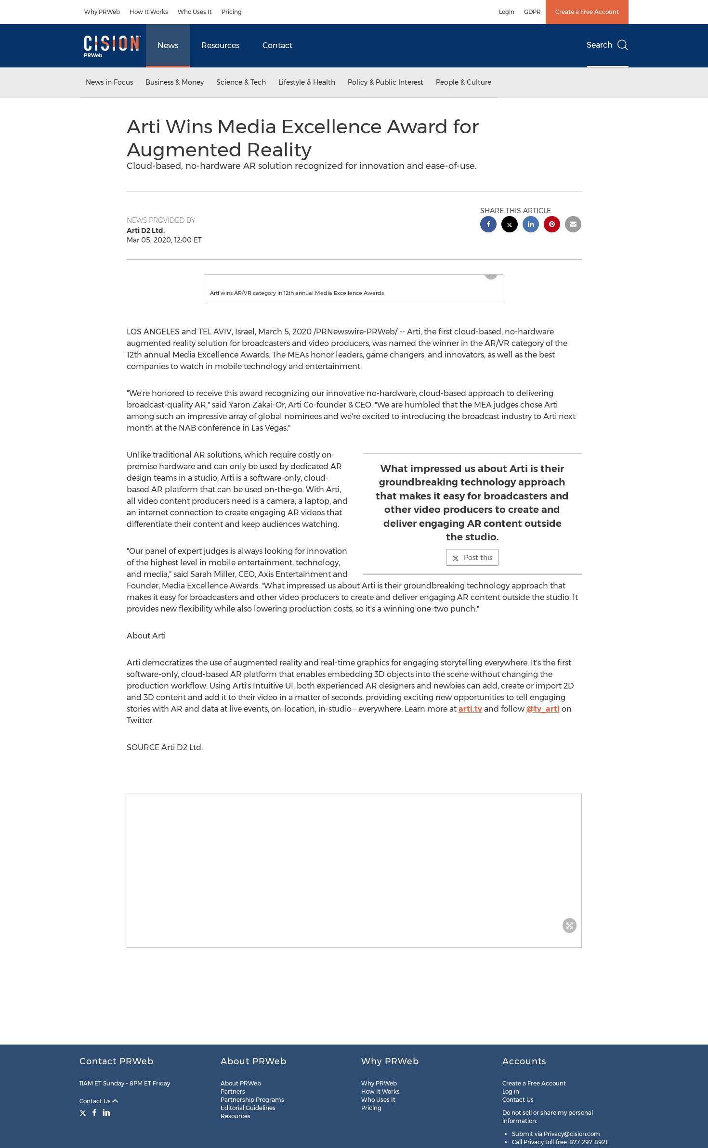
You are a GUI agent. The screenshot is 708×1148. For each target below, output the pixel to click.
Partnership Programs (252, 1099)
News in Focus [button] (109, 82)
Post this (478, 567)
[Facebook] (94, 1112)
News (167, 45)
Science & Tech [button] (241, 82)
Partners (233, 1091)
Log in (510, 1091)
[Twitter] (84, 1112)
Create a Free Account (587, 11)
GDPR (532, 11)
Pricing (232, 11)
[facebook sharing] (488, 225)
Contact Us (95, 1101)
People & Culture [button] (463, 82)
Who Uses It (195, 11)
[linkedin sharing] (531, 225)
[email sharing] (573, 225)
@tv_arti (543, 718)
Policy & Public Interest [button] (385, 82)
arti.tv (470, 718)
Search (600, 45)
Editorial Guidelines (248, 1107)
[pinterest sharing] (552, 225)
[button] (354, 279)
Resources (220, 45)
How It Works (149, 11)
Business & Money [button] (174, 82)
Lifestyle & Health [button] (306, 82)
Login (506, 11)
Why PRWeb (102, 11)
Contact (277, 45)
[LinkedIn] (106, 1112)
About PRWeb (241, 1083)
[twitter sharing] (509, 225)
